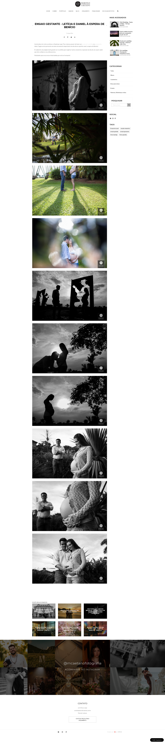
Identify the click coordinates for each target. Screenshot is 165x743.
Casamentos (113, 79)
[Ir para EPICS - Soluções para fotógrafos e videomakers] (114, 732)
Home (48, 11)
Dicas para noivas (115, 84)
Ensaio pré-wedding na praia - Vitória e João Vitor (125, 42)
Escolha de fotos (108, 11)
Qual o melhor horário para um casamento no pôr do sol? (126, 33)
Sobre (55, 11)
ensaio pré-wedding (87, 44)
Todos (112, 71)
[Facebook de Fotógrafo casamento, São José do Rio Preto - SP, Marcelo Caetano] (115, 118)
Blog (77, 11)
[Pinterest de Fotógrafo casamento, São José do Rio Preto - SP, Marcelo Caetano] (111, 118)
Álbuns (71, 11)
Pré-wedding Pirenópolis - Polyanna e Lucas (125, 52)
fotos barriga (113, 134)
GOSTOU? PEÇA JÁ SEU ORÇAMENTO (82, 719)
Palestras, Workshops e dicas (118, 92)
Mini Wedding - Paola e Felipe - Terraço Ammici (126, 23)
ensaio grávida (114, 131)
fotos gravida (123, 134)
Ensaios (112, 88)
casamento (98, 44)
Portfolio (62, 11)
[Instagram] (62, 732)
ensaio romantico (125, 128)
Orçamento (85, 11)
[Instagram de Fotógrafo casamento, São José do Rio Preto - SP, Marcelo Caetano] (113, 118)
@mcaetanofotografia (82, 663)
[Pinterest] (58, 732)
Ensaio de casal (114, 128)
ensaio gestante (124, 131)
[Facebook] (66, 732)
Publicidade (96, 11)
